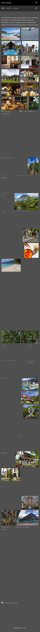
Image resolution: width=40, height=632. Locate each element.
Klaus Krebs (6, 2)
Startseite (3, 8)
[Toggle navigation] (36, 2)
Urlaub (9, 8)
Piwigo (24, 628)
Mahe (16, 8)
